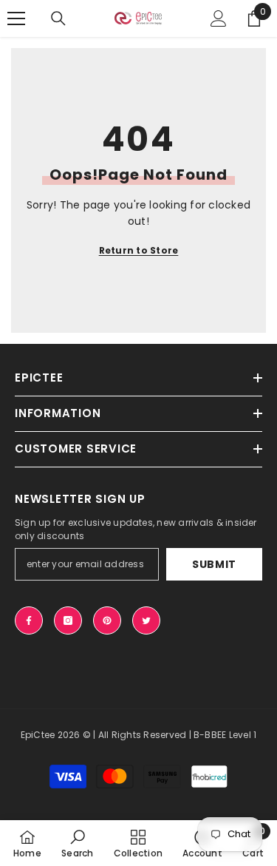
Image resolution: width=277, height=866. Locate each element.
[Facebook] (29, 620)
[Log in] (219, 18)
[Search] (58, 18)
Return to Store (139, 250)
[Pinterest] (107, 620)
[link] (77, 843)
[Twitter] (146, 620)
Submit (214, 564)
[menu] (16, 18)
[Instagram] (68, 620)
